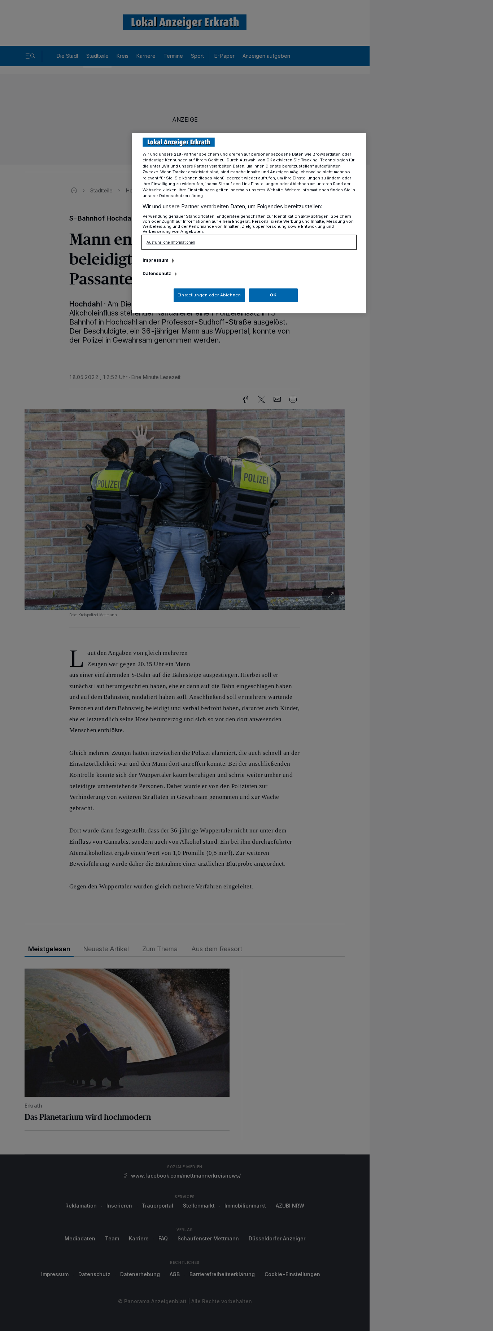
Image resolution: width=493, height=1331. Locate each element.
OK (273, 294)
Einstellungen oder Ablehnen (209, 294)
